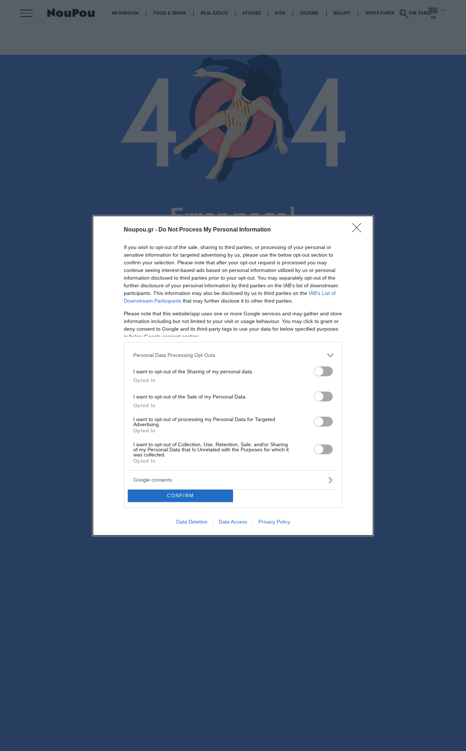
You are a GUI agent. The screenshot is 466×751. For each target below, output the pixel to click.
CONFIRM (180, 495)
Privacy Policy (274, 522)
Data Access (233, 522)
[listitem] (233, 355)
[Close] (359, 230)
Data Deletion (192, 522)
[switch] (323, 371)
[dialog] (233, 376)
